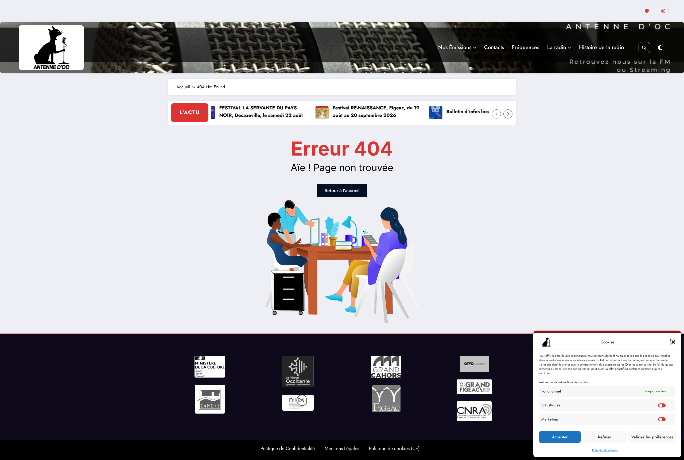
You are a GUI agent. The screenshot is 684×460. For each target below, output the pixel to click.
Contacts (494, 47)
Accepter (560, 437)
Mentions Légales (342, 448)
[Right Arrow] (508, 114)
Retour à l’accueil (342, 190)
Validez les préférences (652, 437)
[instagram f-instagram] (663, 11)
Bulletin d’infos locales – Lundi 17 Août (477, 111)
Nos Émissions (454, 47)
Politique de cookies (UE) (394, 448)
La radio (556, 47)
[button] (673, 342)
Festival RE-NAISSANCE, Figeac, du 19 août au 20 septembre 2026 (363, 111)
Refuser (604, 437)
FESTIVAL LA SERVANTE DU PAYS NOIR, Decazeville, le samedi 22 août (248, 111)
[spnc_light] (660, 48)
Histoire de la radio (601, 47)
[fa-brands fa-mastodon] (647, 11)
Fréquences (525, 47)
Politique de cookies (604, 450)
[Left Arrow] (496, 114)
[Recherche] (644, 47)
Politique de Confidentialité (288, 448)
